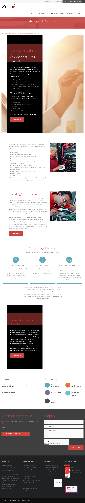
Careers (79, 13)
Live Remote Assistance (52, 467)
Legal (19, 500)
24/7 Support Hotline (52, 470)
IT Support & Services (22, 33)
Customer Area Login (52, 465)
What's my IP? (50, 474)
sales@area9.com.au (13, 467)
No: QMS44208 (79, 470)
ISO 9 (71, 467)
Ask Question (75, 448)
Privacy (28, 500)
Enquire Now (17, 119)
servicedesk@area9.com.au (8, 472)
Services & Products (42, 13)
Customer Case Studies (57, 13)
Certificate (73, 470)
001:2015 (75, 467)
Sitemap (23, 500)
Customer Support (75, 1)
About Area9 (70, 13)
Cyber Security (28, 470)
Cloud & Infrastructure (30, 465)
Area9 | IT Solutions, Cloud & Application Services (8, 6)
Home (31, 13)
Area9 (11, 500)
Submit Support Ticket (52, 472)
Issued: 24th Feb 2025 (75, 472)
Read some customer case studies (15, 434)
